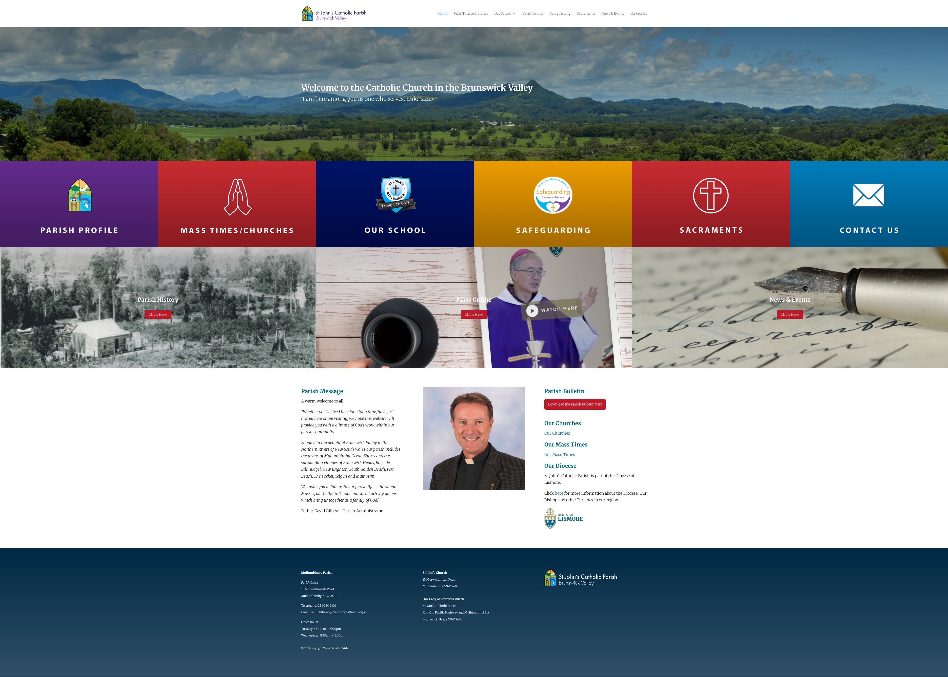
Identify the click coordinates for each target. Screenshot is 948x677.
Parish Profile (533, 14)
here (559, 493)
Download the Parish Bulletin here (575, 404)
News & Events (613, 14)
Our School (502, 14)
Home (442, 14)
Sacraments (586, 14)
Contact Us (639, 14)
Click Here (158, 314)
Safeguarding (560, 14)
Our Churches (557, 433)
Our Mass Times (559, 454)
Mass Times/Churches (471, 14)
